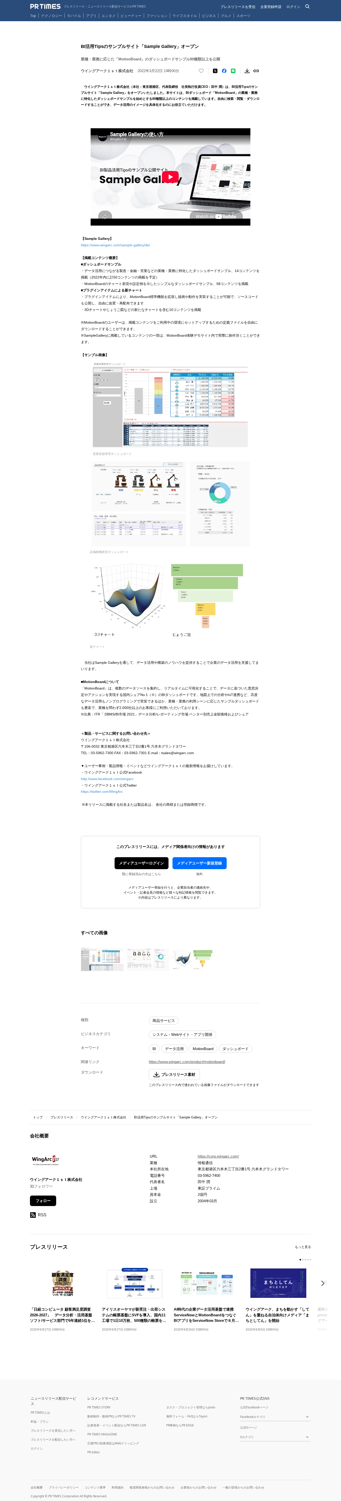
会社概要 (37, 1487)
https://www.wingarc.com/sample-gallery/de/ (115, 245)
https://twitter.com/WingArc (102, 792)
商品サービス (164, 1020)
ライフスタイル (184, 15)
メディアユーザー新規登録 (199, 863)
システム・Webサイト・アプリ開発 (182, 1034)
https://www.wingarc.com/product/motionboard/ (187, 1062)
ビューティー (131, 15)
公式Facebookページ (254, 1407)
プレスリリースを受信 (237, 6)
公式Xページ (248, 1427)
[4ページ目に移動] (308, 1259)
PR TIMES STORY (99, 1407)
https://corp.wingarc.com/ (218, 1156)
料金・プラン (40, 1421)
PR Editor (93, 1452)
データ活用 (174, 1049)
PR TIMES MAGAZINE (102, 1434)
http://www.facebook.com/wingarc (107, 779)
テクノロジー (51, 15)
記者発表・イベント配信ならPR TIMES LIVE (116, 1425)
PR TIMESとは (40, 1412)
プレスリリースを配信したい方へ (53, 1439)
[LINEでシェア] (233, 71)
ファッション (157, 15)
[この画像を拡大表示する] (102, 959)
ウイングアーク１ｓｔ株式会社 (103, 1117)
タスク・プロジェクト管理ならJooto (190, 1407)
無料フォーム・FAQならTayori (186, 1416)
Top (33, 15)
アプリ (91, 15)
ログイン (293, 6)
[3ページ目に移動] (305, 1259)
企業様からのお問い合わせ (198, 1487)
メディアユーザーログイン (141, 863)
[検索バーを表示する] (307, 6)
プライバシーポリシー (64, 1487)
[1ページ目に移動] (300, 1259)
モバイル (74, 15)
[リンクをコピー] (256, 71)
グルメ (226, 15)
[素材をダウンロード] (247, 71)
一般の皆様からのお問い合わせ (243, 1487)
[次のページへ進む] (324, 1283)
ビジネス (209, 15)
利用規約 (118, 1487)
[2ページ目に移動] (303, 1259)
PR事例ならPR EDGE (180, 1425)
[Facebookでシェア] (224, 71)
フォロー (43, 1201)
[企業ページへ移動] (45, 1161)
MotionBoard (203, 1049)
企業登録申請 (270, 6)
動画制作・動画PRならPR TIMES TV (111, 1416)
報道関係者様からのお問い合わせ (152, 1487)
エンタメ (109, 15)
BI (154, 1049)
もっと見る (303, 1247)
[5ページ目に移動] (310, 1259)
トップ (38, 1117)
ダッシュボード (235, 1049)
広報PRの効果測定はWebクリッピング (113, 1443)
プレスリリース (61, 1117)
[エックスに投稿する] (215, 71)
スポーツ (243, 15)
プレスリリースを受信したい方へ (53, 1430)
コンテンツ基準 (95, 1487)
